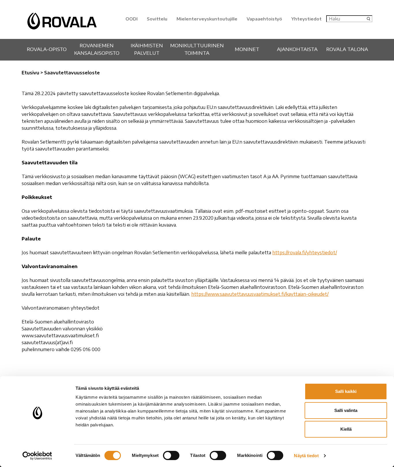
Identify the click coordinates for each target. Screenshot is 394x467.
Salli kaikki (346, 391)
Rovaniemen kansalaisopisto (96, 49)
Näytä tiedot (306, 455)
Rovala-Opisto (47, 49)
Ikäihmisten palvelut (147, 49)
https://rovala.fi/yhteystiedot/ (304, 252)
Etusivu (30, 73)
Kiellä (346, 429)
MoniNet (247, 49)
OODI (131, 18)
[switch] (171, 455)
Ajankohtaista (297, 49)
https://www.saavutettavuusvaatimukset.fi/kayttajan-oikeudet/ (260, 294)
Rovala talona (347, 49)
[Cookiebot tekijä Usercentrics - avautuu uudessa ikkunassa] (37, 455)
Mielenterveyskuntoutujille (207, 18)
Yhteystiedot (306, 18)
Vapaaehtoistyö (264, 18)
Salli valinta (345, 410)
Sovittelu (157, 18)
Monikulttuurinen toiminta (197, 49)
